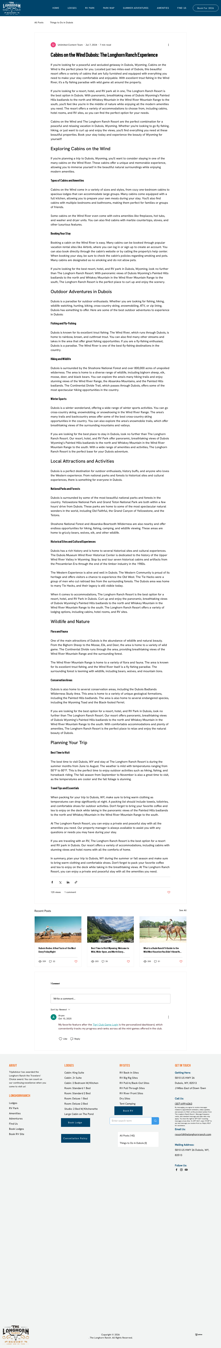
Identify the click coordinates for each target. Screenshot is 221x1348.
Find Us (13, 1123)
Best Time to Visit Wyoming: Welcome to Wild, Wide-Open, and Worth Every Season (110, 950)
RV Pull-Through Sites (132, 1088)
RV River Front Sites (131, 1093)
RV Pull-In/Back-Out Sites (134, 1083)
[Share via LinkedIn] (68, 882)
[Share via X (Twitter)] (60, 882)
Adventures (16, 1118)
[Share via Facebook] (52, 882)
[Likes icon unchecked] (60, 1039)
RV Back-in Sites (129, 1072)
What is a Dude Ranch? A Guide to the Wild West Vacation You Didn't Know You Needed (162, 950)
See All (183, 910)
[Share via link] (75, 882)
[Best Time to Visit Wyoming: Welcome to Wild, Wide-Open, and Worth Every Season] (110, 929)
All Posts (39, 22)
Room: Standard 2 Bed (77, 1093)
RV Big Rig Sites (129, 1077)
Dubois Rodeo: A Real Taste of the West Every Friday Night (57, 950)
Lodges (13, 1103)
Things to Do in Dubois (61, 22)
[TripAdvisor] (186, 1169)
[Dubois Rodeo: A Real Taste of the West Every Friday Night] (58, 929)
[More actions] (168, 45)
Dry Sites (125, 1098)
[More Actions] (168, 1017)
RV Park (14, 1108)
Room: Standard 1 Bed (77, 1088)
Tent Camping (127, 1103)
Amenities (15, 1113)
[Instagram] (181, 1169)
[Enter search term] (155, 1120)
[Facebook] (176, 1169)
